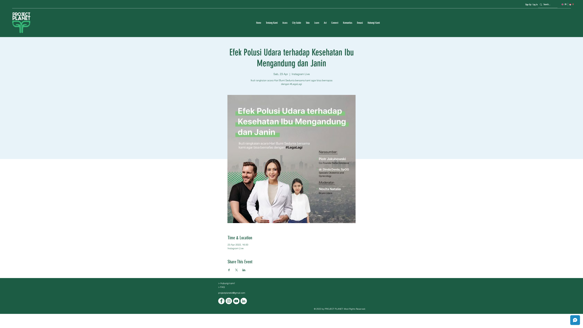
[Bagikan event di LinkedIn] (243, 270)
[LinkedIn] (243, 301)
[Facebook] (221, 301)
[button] (271, 23)
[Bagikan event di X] (236, 270)
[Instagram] (229, 301)
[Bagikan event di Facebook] (229, 270)
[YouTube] (236, 301)
